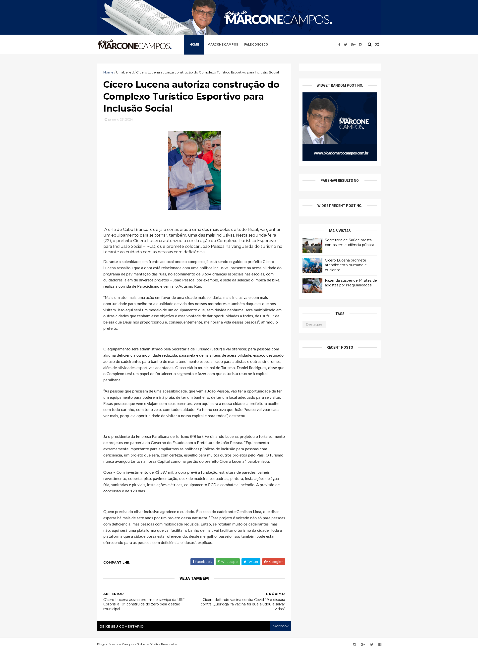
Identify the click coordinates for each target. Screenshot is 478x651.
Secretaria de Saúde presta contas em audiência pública (349, 242)
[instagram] (360, 45)
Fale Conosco (256, 44)
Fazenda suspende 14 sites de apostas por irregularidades (351, 283)
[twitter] (345, 45)
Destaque (314, 324)
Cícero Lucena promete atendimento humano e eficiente (346, 265)
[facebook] (339, 45)
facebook (281, 626)
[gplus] (353, 45)
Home (194, 44)
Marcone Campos (222, 44)
